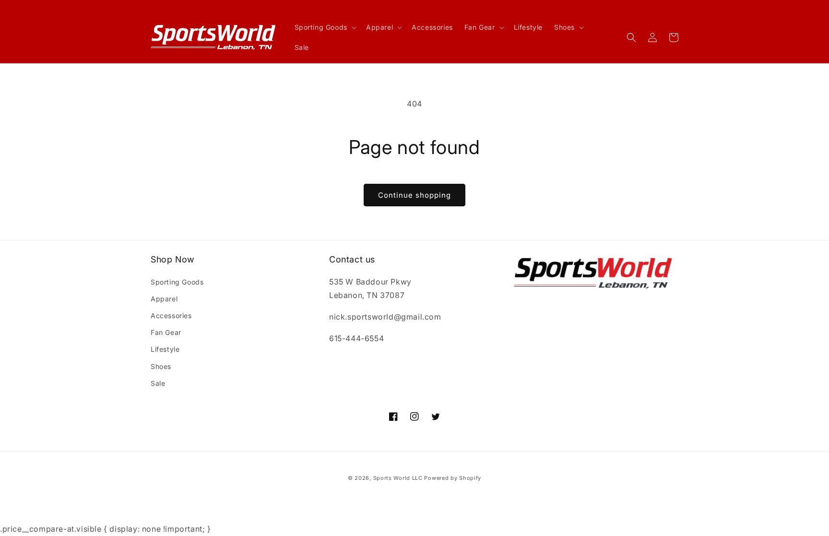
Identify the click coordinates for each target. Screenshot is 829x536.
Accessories (171, 315)
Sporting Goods (177, 282)
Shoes (161, 366)
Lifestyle (165, 349)
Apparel (164, 299)
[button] (324, 27)
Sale (158, 383)
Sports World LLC (398, 478)
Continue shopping (414, 195)
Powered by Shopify (452, 478)
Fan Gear (166, 332)
